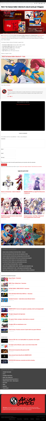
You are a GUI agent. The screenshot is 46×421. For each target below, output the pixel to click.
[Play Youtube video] (23, 71)
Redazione (15, 1)
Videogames (7, 3)
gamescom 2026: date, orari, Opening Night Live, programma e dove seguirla (24, 339)
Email (2, 153)
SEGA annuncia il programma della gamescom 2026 (19, 350)
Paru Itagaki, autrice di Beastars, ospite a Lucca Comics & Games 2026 (23, 344)
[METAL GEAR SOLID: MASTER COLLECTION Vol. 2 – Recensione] (4, 296)
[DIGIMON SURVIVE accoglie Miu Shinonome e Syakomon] (34, 189)
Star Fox (4, 373)
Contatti (19, 1)
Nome (2, 149)
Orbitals (4, 384)
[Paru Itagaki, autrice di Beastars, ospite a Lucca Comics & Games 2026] (4, 347)
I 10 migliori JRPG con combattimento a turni (17, 324)
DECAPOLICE (5, 386)
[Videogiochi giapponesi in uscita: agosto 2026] (23, 245)
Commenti (13, 8)
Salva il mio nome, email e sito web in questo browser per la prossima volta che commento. (18, 162)
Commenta (3, 138)
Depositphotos (11, 416)
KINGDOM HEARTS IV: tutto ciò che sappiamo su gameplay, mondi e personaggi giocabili (26, 308)
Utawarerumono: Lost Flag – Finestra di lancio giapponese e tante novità (34, 216)
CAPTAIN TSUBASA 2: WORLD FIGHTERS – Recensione (19, 288)
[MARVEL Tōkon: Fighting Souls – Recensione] (4, 286)
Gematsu (8, 85)
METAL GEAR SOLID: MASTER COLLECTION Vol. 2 (11, 379)
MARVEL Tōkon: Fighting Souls (8, 377)
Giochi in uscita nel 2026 (31, 1)
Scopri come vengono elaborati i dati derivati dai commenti (30, 166)
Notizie (11, 3)
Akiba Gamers (3, 3)
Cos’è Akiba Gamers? (4, 1)
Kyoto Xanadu (5, 382)
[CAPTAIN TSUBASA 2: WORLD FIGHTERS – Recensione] (4, 291)
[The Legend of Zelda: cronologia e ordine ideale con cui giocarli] (4, 322)
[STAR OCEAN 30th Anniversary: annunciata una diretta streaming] (4, 363)
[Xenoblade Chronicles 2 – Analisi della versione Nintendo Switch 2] (4, 301)
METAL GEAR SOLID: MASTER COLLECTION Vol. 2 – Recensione (20, 293)
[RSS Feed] (34, 3)
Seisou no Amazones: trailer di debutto (10, 191)
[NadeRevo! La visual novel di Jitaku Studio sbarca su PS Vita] (11, 213)
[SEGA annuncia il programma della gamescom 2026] (4, 352)
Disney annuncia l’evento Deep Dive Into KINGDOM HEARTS (20, 355)
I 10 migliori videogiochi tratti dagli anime (17, 314)
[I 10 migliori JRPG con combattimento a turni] (4, 327)
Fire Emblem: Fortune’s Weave (7, 375)
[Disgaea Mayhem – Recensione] (4, 281)
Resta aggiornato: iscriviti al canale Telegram (9, 10)
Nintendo (18, 8)
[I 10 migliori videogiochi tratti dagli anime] (4, 316)
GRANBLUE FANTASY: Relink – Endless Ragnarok (10, 380)
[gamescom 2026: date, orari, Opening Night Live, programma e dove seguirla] (4, 342)
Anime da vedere (24, 1)
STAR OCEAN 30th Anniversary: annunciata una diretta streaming (22, 360)
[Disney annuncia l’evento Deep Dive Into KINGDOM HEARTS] (4, 357)
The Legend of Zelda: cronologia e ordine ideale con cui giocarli (21, 319)
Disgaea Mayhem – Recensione (15, 278)
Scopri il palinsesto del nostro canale (23, 104)
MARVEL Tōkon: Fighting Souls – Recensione (17, 283)
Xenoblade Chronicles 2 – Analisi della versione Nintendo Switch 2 (22, 298)
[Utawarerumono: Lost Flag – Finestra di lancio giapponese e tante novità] (34, 213)
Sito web (2, 157)
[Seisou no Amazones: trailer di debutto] (11, 189)
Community (10, 1)
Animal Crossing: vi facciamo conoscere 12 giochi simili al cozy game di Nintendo (25, 329)
